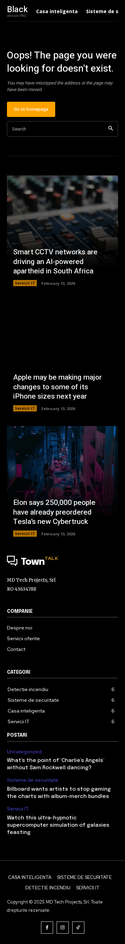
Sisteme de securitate (32, 780)
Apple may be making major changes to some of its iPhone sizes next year (57, 387)
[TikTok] (78, 928)
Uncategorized (24, 752)
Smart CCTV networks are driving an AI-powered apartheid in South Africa (55, 261)
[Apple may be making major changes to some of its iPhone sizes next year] (62, 356)
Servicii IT (25, 282)
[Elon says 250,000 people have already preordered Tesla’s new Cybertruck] (62, 481)
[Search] (110, 129)
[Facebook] (47, 928)
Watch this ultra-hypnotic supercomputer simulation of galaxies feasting (58, 825)
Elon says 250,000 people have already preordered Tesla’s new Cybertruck (54, 512)
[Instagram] (63, 928)
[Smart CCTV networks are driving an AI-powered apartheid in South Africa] (62, 230)
